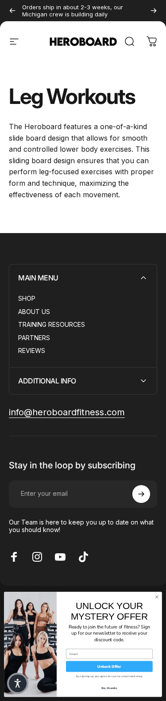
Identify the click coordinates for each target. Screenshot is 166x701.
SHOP (26, 298)
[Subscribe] (141, 494)
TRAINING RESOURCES (51, 324)
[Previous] (12, 10)
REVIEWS (31, 350)
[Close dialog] (156, 597)
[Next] (153, 10)
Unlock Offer (109, 666)
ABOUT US (34, 311)
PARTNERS (34, 337)
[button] (17, 683)
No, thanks (109, 688)
